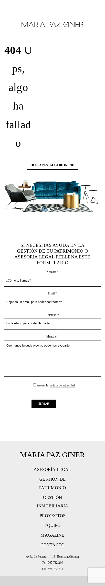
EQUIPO (52, 525)
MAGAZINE (52, 535)
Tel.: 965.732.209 (52, 562)
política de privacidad (62, 385)
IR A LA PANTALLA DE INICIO (52, 165)
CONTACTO (52, 544)
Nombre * (52, 272)
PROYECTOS (52, 515)
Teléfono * (52, 315)
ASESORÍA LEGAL (52, 469)
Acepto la (55, 385)
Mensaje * (52, 336)
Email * (52, 293)
